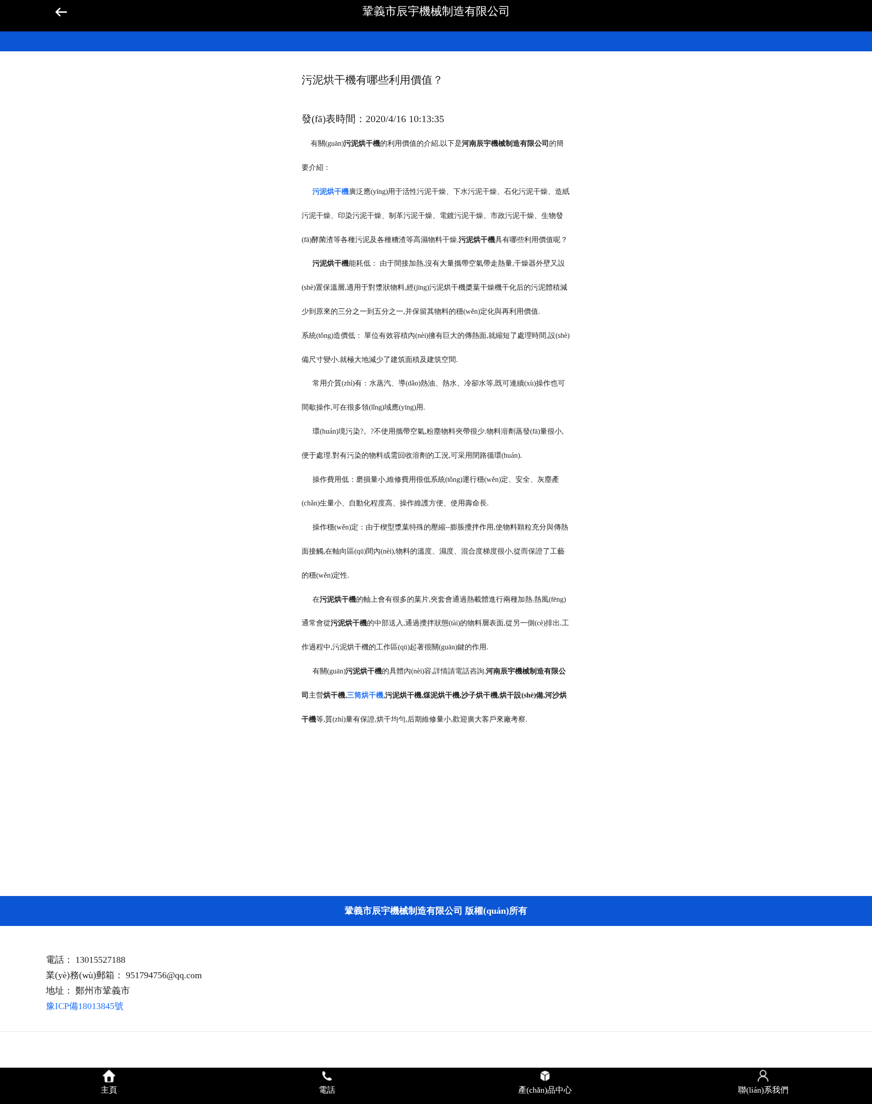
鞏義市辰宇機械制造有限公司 (436, 11)
